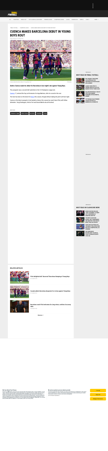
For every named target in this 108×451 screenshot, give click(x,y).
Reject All (98, 394)
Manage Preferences (98, 398)
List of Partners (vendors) (53, 395)
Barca (32, 97)
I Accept (98, 390)
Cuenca (12, 93)
